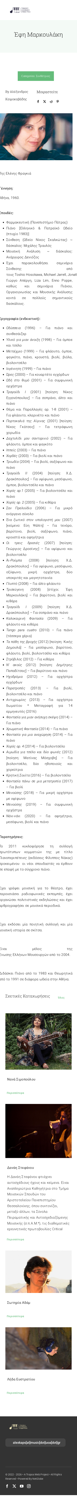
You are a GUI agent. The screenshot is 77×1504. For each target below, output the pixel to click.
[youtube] (21, 1486)
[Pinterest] (57, 101)
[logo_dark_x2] (20, 8)
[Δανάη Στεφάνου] (38, 1131)
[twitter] (14, 1486)
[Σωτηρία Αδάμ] (38, 1271)
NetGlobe (37, 1478)
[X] (44, 101)
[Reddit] (51, 101)
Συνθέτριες (43, 76)
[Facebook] (38, 101)
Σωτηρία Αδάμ (18, 1303)
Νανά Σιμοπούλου (21, 1079)
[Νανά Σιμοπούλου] (38, 1041)
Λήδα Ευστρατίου (21, 1379)
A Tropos (29, 1474)
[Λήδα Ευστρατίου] (38, 1348)
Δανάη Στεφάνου (20, 1168)
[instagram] (29, 1486)
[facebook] (7, 1486)
